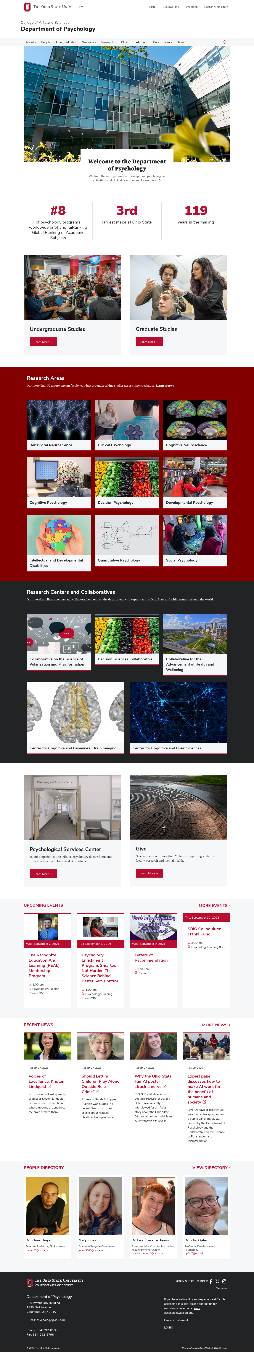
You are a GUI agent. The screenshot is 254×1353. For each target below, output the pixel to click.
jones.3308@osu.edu (91, 1250)
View (210, 1167)
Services (221, 1288)
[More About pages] (35, 43)
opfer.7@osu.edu (194, 1253)
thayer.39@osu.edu (37, 1250)
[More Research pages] (115, 43)
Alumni (141, 42)
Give (156, 42)
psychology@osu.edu (50, 1320)
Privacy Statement (176, 1320)
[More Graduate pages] (95, 43)
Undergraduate (64, 42)
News (180, 42)
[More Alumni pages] (147, 43)
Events (167, 42)
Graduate (88, 42)
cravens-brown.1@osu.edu (147, 1253)
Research (107, 42)
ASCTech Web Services (215, 1348)
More (213, 905)
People (45, 42)
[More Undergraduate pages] (75, 43)
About (30, 42)
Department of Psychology (49, 1296)
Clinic (124, 42)
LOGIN (168, 1327)
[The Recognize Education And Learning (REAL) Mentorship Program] (47, 958)
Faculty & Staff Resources (191, 1281)
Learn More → (43, 342)
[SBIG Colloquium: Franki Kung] (206, 935)
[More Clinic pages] (129, 43)
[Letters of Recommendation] (153, 948)
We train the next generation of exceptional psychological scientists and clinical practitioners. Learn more (127, 178)
